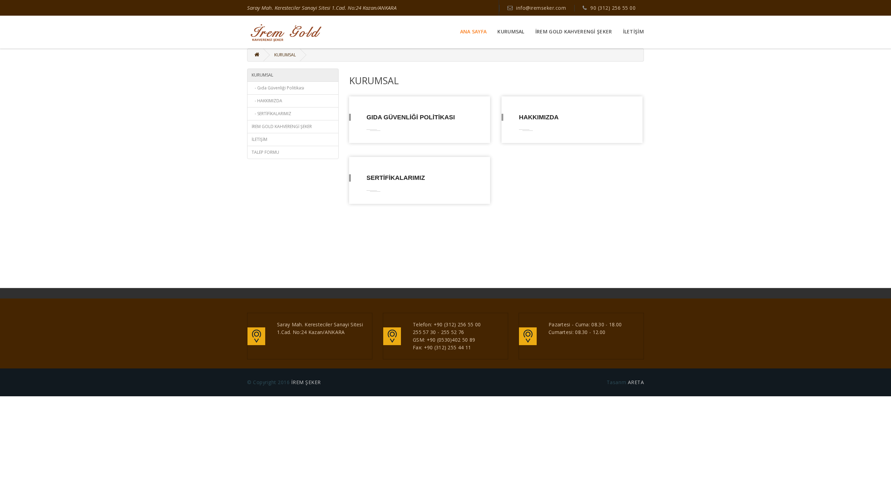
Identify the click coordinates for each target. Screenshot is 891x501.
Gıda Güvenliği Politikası (410, 117)
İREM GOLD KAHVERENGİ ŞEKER (573, 31)
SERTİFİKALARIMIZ (395, 177)
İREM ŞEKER (306, 382)
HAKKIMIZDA (539, 117)
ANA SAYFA (473, 31)
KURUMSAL (510, 31)
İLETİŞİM (633, 31)
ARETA (635, 382)
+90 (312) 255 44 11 (447, 347)
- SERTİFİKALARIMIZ (271, 114)
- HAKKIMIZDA (267, 101)
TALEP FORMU (265, 152)
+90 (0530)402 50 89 (451, 339)
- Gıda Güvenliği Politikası (278, 88)
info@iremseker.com (541, 8)
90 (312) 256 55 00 (613, 8)
